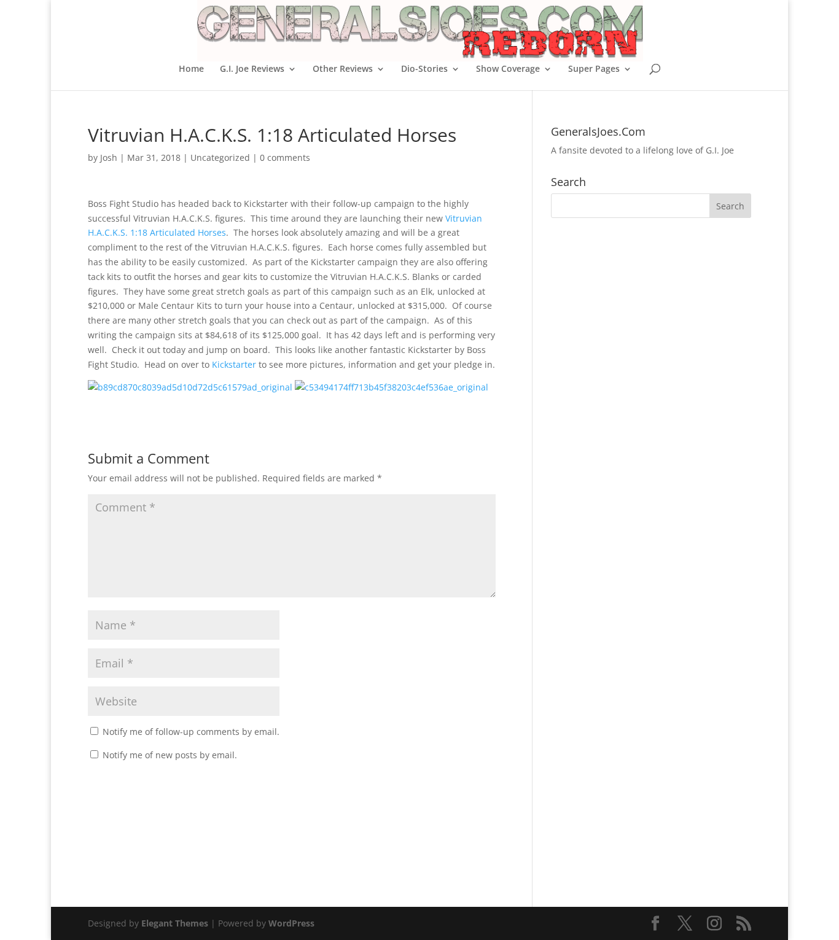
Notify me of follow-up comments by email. (191, 731)
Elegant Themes (174, 923)
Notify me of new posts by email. (170, 755)
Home (191, 69)
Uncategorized (220, 157)
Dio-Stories (424, 69)
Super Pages (594, 69)
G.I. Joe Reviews (252, 69)
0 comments (285, 157)
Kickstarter (235, 364)
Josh (108, 157)
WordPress (291, 923)
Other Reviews (343, 69)
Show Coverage (508, 69)
